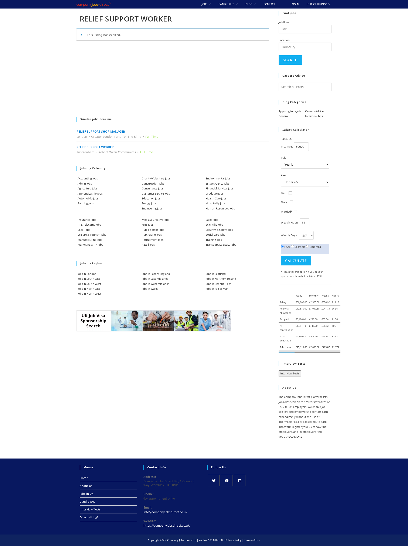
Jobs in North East (89, 289)
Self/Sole (299, 247)
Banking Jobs (86, 203)
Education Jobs (151, 198)
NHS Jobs (147, 224)
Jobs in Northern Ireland (221, 279)
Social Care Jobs (215, 234)
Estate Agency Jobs (217, 183)
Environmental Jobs (218, 178)
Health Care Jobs (216, 198)
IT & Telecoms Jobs (89, 224)
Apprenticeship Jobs (90, 193)
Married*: (287, 212)
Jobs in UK (87, 494)
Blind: (284, 193)
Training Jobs (214, 240)
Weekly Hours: (290, 222)
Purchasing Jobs (152, 234)
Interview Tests (289, 373)
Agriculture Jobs (87, 188)
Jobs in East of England (156, 274)
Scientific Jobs (214, 224)
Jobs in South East (89, 279)
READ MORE (294, 437)
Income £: (287, 146)
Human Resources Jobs (220, 208)
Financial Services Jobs (220, 188)
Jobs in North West (89, 293)
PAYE (287, 247)
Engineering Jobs (152, 208)
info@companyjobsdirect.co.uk (165, 512)
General (283, 116)
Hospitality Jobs (215, 203)
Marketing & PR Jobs (90, 244)
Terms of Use (252, 540)
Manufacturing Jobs (90, 240)
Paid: (284, 157)
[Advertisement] (172, 81)
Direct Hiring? (89, 517)
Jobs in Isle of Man (217, 289)
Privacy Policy (233, 540)
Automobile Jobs (88, 198)
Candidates (87, 501)
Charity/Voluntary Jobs (156, 178)
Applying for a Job (290, 111)
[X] (214, 480)
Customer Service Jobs (156, 193)
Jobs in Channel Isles (218, 284)
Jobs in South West (89, 284)
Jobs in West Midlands (155, 284)
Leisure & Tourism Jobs (92, 234)
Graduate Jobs (215, 193)
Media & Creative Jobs (155, 220)
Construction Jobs (153, 183)
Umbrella (315, 247)
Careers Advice (314, 111)
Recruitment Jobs (152, 240)
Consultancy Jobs (152, 188)
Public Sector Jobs (153, 230)
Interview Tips (314, 116)
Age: (283, 175)
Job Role (284, 22)
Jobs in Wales (150, 289)
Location (284, 40)
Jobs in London (87, 274)
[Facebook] (226, 480)
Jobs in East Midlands (155, 279)
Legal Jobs (84, 230)
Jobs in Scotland (216, 274)
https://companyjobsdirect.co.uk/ (166, 525)
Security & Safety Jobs (219, 230)
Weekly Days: (289, 235)
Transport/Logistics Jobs (221, 244)
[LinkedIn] (239, 480)
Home (84, 478)
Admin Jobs (85, 183)
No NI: (285, 202)
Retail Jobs (148, 244)
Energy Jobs (149, 203)
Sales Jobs (212, 220)
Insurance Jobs (87, 220)
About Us (86, 486)
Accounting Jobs (88, 178)
